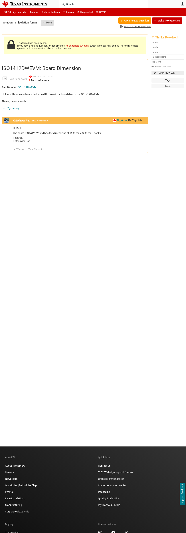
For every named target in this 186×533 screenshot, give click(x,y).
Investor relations (15, 498)
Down (23, 150)
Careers (9, 472)
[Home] (27, 4)
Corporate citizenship (17, 511)
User (182, 4)
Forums (34, 12)
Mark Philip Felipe (18, 79)
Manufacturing (13, 505)
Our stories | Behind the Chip (21, 485)
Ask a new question (169, 20)
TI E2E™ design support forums (115, 472)
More (49, 22)
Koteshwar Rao (22, 120)
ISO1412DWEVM (166, 72)
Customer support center (112, 485)
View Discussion (36, 149)
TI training (68, 12)
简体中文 (101, 12)
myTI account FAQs (109, 505)
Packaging (104, 491)
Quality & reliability (108, 498)
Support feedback (182, 494)
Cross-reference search (111, 478)
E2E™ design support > (15, 12)
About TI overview (15, 465)
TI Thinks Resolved (165, 37)
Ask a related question (136, 20)
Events (9, 491)
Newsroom (11, 478)
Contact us (104, 465)
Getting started (85, 12)
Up (14, 150)
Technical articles (51, 12)
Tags (167, 80)
